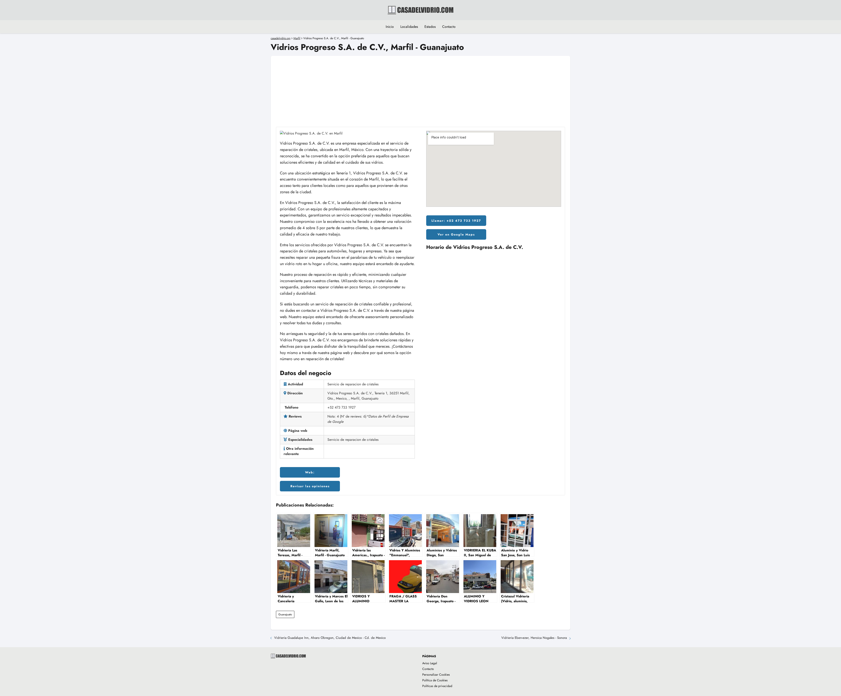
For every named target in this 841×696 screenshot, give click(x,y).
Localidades (409, 26)
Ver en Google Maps (456, 234)
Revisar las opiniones (310, 486)
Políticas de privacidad (437, 686)
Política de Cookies (435, 680)
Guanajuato (285, 614)
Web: (310, 472)
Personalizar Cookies (436, 674)
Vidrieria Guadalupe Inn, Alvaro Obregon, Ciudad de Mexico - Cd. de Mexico (330, 637)
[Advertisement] (420, 86)
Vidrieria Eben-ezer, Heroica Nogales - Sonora (534, 637)
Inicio (390, 26)
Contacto (449, 26)
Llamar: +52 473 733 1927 (456, 220)
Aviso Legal (429, 663)
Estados (430, 26)
